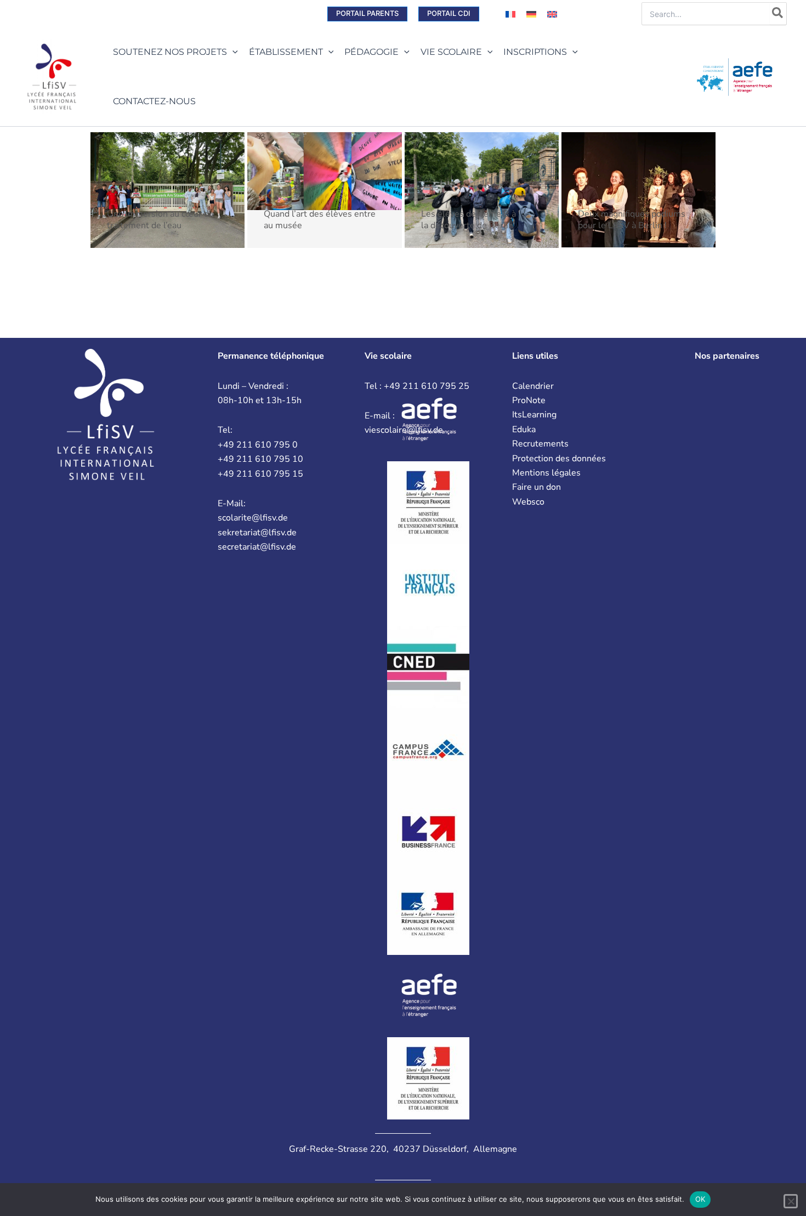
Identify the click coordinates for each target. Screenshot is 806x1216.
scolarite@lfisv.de (253, 518)
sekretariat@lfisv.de (257, 533)
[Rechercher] (778, 14)
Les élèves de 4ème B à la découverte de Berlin (468, 219)
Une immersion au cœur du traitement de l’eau (160, 219)
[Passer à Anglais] (552, 14)
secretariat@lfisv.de (257, 547)
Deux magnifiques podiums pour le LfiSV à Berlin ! (631, 219)
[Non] (791, 1201)
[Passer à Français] (510, 14)
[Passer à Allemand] (531, 14)
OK (700, 1199)
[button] (367, 14)
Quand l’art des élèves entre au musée (320, 219)
